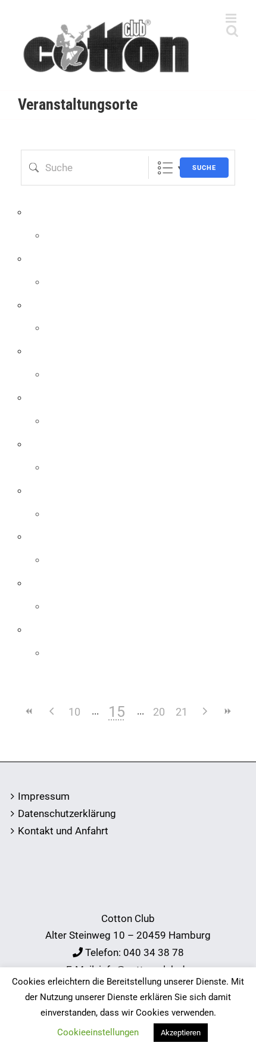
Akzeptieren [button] (181, 1032)
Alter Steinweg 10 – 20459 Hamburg (128, 935)
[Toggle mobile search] (232, 30)
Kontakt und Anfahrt (63, 831)
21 (182, 712)
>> (227, 711)
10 (74, 712)
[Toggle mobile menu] (232, 18)
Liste (165, 167)
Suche (204, 168)
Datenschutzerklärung (67, 813)
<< (29, 711)
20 (159, 712)
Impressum (44, 796)
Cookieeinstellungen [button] (98, 1032)
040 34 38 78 (153, 952)
